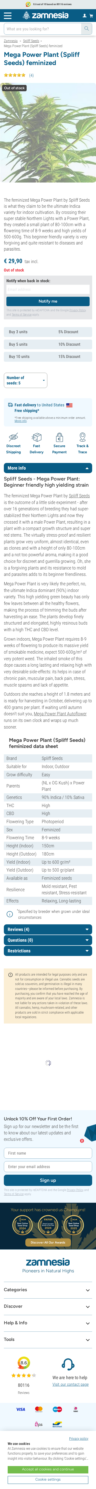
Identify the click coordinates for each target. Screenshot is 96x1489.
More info (21, 421)
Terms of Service (21, 314)
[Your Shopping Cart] (91, 15)
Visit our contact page (70, 1384)
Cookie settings (48, 1479)
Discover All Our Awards (48, 1242)
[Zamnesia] (46, 15)
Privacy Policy (77, 310)
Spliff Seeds (79, 495)
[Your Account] (85, 15)
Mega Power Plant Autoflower (60, 713)
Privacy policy (78, 1438)
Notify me (48, 301)
